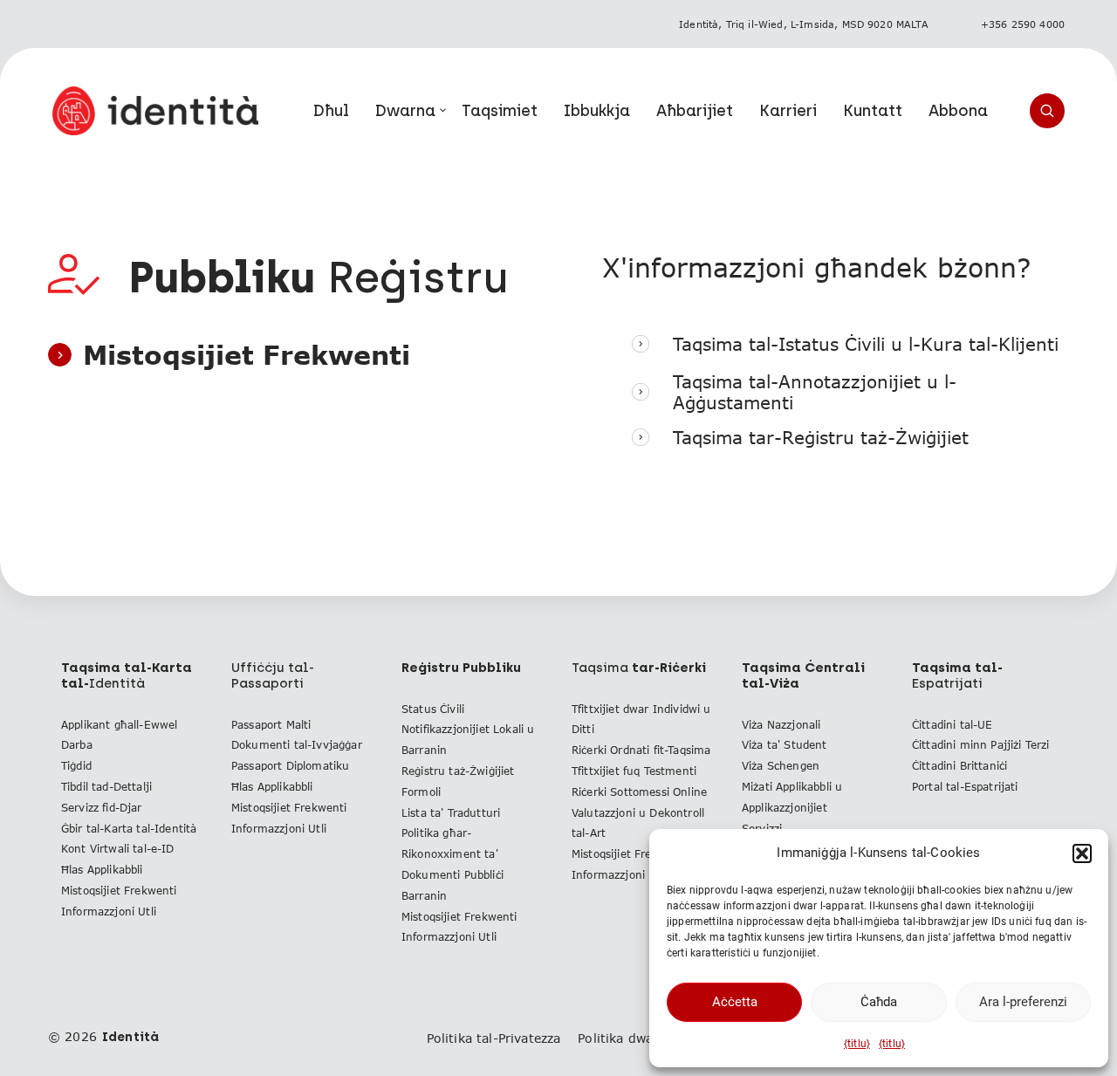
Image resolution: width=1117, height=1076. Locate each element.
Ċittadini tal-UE (952, 724)
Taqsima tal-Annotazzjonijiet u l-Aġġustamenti (814, 392)
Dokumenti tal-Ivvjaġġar (296, 744)
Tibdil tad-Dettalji (106, 786)
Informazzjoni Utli (108, 911)
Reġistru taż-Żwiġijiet (458, 771)
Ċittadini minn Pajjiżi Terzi (980, 744)
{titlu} (857, 1044)
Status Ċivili (432, 709)
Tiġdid (76, 765)
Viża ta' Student (784, 744)
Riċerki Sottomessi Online (639, 791)
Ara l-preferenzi (1023, 1002)
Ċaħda (878, 1002)
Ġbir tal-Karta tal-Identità (128, 828)
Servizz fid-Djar (101, 807)
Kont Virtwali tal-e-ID (118, 848)
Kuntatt (872, 110)
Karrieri (788, 110)
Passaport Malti (271, 724)
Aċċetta (734, 1002)
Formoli (421, 791)
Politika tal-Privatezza (494, 1038)
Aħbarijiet (694, 110)
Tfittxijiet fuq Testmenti (634, 771)
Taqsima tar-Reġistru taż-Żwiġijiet (821, 437)
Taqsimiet (500, 110)
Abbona (958, 110)
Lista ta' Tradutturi (450, 812)
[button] (1082, 853)
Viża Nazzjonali (781, 724)
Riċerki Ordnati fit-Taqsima (641, 750)
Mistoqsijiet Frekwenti (119, 890)
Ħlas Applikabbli (102, 869)
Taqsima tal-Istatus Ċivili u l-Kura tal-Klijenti (866, 343)
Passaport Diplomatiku (290, 765)
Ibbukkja (597, 110)
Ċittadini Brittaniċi (959, 765)
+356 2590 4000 (1023, 24)
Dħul (331, 110)
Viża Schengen (780, 765)
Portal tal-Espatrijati (965, 786)
